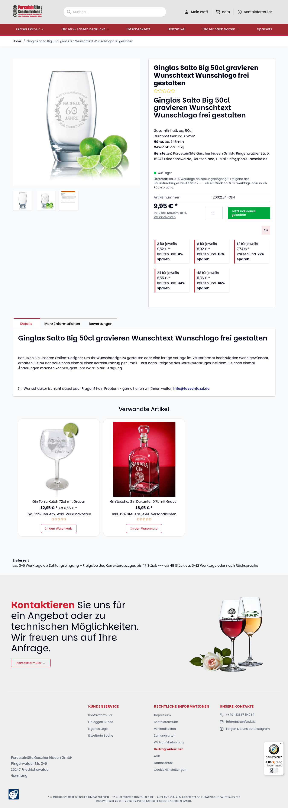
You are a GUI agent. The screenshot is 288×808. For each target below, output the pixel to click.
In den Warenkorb (58, 528)
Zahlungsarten (164, 735)
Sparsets (264, 29)
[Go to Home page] (27, 11)
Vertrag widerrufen (168, 749)
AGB (157, 756)
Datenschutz (163, 763)
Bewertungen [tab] (101, 323)
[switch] (274, 770)
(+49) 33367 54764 (240, 714)
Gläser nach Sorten (219, 29)
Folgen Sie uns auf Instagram (248, 729)
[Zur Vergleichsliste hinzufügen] (266, 230)
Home (17, 41)
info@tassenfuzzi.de (241, 722)
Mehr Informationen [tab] (62, 323)
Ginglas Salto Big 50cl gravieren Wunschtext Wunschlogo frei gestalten (80, 41)
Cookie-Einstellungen (170, 769)
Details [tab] (26, 323)
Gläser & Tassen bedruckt (83, 29)
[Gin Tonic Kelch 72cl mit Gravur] (59, 459)
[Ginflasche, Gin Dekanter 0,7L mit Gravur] (144, 459)
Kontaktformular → (30, 663)
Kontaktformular (100, 715)
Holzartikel (176, 29)
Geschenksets (138, 29)
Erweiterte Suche (100, 735)
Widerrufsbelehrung (169, 742)
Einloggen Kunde (100, 722)
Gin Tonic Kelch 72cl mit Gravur (58, 501)
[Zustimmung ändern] (14, 794)
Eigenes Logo (98, 729)
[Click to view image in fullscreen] (76, 122)
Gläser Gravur (28, 29)
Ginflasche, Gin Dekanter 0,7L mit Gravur (144, 501)
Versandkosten (165, 217)
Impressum (162, 715)
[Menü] (281, 744)
